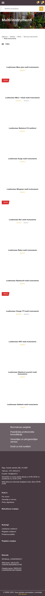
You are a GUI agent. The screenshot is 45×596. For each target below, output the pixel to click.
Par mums (5, 497)
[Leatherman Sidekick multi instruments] (22, 394)
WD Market (22, 594)
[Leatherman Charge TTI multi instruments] (22, 300)
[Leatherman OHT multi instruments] (22, 331)
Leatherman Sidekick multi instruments (22, 404)
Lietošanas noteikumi (9, 529)
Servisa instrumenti (31, 37)
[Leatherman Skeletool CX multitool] (22, 117)
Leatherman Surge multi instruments (22, 159)
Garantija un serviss (9, 499)
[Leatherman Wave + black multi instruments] (22, 87)
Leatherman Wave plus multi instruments (22, 67)
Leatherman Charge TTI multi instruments (22, 311)
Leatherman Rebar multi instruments (22, 250)
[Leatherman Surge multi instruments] (22, 148)
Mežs (19, 37)
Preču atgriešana (8, 502)
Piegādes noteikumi (9, 531)
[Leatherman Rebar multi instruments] (22, 239)
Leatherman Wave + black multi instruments (22, 98)
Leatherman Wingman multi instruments (22, 189)
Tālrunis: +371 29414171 (11, 471)
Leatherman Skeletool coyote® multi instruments (22, 373)
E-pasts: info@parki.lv (10, 474)
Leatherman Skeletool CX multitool (22, 128)
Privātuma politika (8, 534)
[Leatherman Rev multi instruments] (22, 209)
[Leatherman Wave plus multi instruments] (22, 56)
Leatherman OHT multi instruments (22, 342)
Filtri (7, 44)
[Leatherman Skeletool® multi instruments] (22, 270)
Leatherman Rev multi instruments (22, 220)
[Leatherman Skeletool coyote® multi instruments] (22, 361)
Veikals (12, 37)
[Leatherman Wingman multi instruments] (22, 178)
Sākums (5, 37)
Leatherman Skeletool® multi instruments (22, 281)
